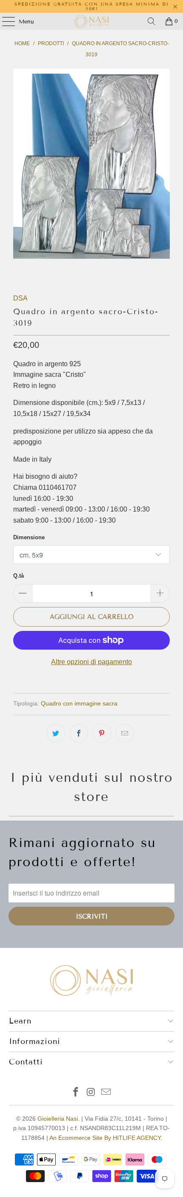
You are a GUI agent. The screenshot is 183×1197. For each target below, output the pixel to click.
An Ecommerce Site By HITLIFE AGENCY (104, 1137)
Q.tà (18, 575)
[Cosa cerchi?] (151, 21)
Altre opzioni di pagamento (91, 661)
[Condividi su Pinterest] (101, 733)
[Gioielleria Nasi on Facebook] (75, 1093)
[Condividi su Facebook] (78, 733)
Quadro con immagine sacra (79, 703)
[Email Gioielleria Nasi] (106, 1093)
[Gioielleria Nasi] (91, 21)
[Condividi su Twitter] (55, 733)
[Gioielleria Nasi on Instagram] (91, 1093)
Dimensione (29, 537)
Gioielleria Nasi (57, 1118)
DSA (20, 298)
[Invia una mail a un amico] (124, 733)
